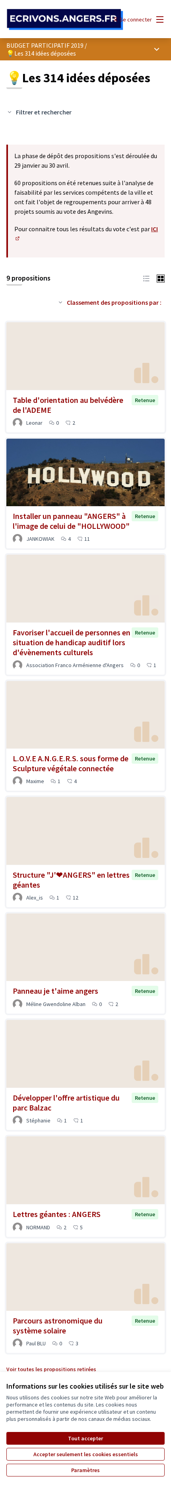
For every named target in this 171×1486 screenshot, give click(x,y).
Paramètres (85, 1470)
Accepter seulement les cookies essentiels (85, 1454)
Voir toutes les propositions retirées (51, 1369)
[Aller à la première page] (65, 19)
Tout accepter (85, 1438)
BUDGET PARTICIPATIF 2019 (45, 45)
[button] (146, 277)
